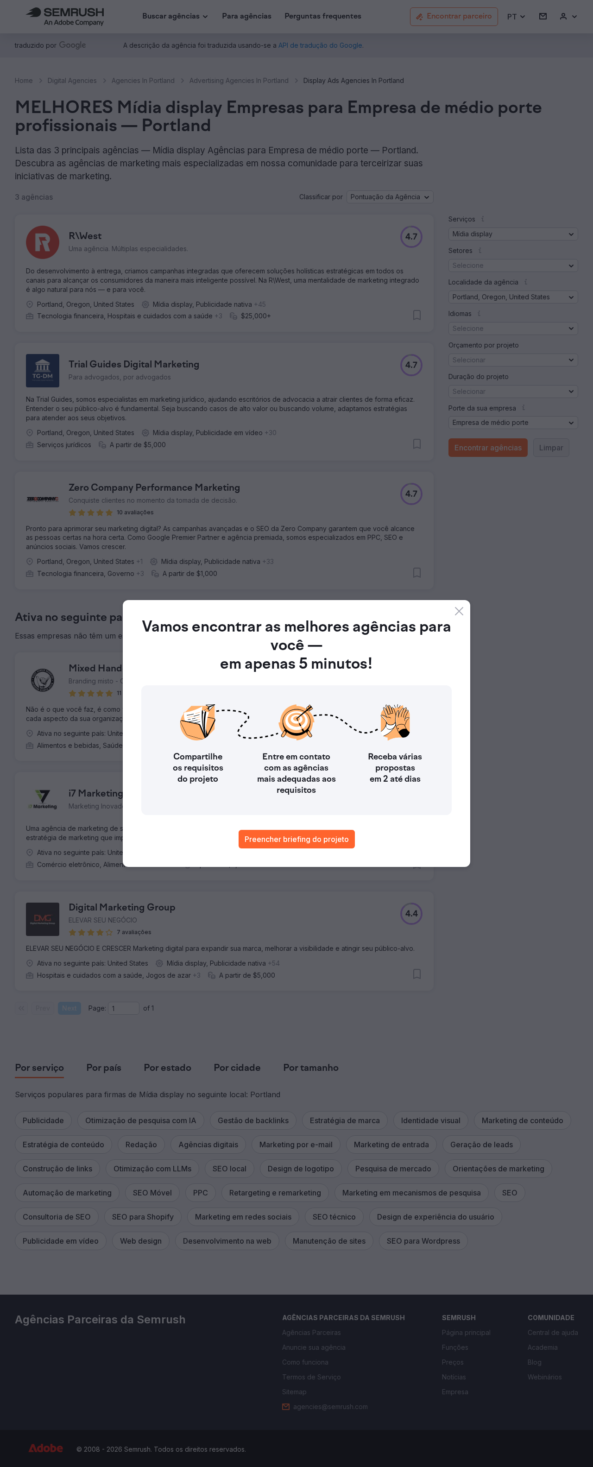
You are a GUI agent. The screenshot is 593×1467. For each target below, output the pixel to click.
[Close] (459, 611)
